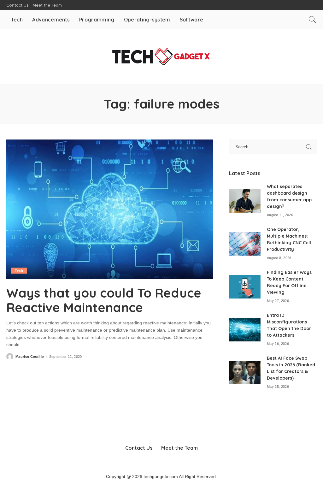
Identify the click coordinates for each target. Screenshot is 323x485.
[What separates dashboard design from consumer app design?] (245, 201)
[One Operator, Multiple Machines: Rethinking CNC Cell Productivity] (245, 244)
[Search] (312, 19)
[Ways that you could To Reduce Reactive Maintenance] (109, 209)
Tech (19, 270)
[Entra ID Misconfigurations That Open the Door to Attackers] (245, 329)
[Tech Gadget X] (161, 56)
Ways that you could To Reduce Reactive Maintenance (103, 300)
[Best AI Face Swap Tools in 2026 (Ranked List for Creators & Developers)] (245, 372)
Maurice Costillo (29, 356)
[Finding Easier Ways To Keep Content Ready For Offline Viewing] (245, 287)
